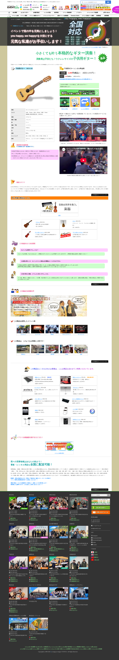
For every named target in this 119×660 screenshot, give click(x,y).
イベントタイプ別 (56, 646)
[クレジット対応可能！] (74, 9)
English (96, 554)
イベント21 (27, 646)
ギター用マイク (38, 399)
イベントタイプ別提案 (92, 12)
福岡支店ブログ (34, 581)
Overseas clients (75, 15)
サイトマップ (46, 7)
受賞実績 (98, 15)
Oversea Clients (75, 648)
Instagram (95, 535)
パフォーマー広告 (55, 648)
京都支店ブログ (74, 550)
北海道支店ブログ (75, 581)
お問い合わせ (106, 12)
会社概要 (15, 12)
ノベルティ (79, 12)
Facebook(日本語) (97, 538)
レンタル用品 (47, 12)
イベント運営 (23, 15)
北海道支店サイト (75, 579)
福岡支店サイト (34, 579)
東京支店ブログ (34, 519)
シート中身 (9, 15)
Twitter (94, 542)
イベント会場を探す (59, 453)
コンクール (37, 334)
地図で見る (13, 518)
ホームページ (54, 610)
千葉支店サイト (14, 579)
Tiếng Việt (96, 559)
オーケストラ (81, 334)
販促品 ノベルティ (86, 646)
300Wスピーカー (77, 419)
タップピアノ (37, 387)
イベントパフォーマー (48, 15)
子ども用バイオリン (39, 232)
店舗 (81, 354)
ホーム (9, 12)
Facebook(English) (97, 540)
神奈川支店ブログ (55, 519)
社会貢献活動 (35, 7)
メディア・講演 (36, 5)
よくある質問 (26, 5)
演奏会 (52, 334)
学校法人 (23, 354)
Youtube (95, 544)
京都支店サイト (74, 548)
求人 (33, 9)
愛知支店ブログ (34, 550)
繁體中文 (96, 557)
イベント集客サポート (35, 15)
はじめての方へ (25, 12)
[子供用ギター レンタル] (34, 106)
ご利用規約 (25, 7)
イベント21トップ (86, 47)
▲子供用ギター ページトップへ (99, 195)
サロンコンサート (66, 334)
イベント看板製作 (67, 12)
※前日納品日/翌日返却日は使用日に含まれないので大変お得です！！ (76, 79)
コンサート (23, 334)
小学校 (37, 354)
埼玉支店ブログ (54, 581)
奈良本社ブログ (14, 519)
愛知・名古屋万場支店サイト (37, 548)
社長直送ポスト (46, 9)
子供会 (66, 354)
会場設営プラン (47, 646)
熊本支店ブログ (14, 611)
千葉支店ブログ (14, 581)
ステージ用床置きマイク (78, 399)
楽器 (100, 47)
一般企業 (52, 354)
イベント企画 (15, 15)
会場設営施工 (36, 12)
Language (45, 5)
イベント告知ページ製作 (88, 15)
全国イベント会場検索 (62, 15)
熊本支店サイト (14, 610)
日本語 (95, 552)
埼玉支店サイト (54, 579)
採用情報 (106, 15)
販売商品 (56, 12)
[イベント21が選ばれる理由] (67, 9)
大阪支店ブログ (14, 548)
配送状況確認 (26, 9)
